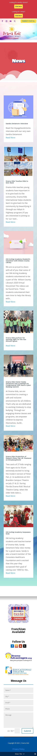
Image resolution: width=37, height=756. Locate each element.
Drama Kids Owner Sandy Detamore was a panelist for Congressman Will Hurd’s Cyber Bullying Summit (18, 384)
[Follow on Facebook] (2, 21)
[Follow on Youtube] (10, 21)
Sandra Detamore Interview (17, 124)
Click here (18, 6)
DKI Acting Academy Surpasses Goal (18, 533)
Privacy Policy (18, 749)
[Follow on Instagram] (6, 21)
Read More (10, 137)
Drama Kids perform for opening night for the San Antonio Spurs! (16, 339)
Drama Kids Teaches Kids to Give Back (17, 182)
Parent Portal (28, 21)
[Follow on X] (14, 21)
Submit (27, 730)
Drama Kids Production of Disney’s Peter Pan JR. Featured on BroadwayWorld (18, 458)
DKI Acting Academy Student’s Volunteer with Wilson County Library (18, 260)
